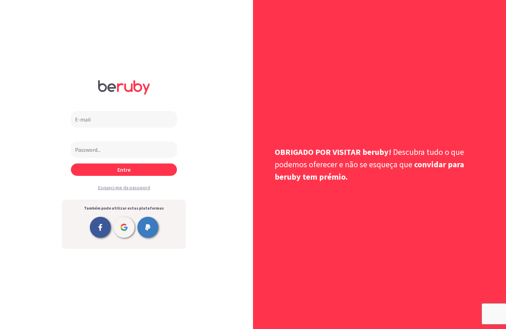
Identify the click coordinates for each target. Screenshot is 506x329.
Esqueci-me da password (124, 187)
